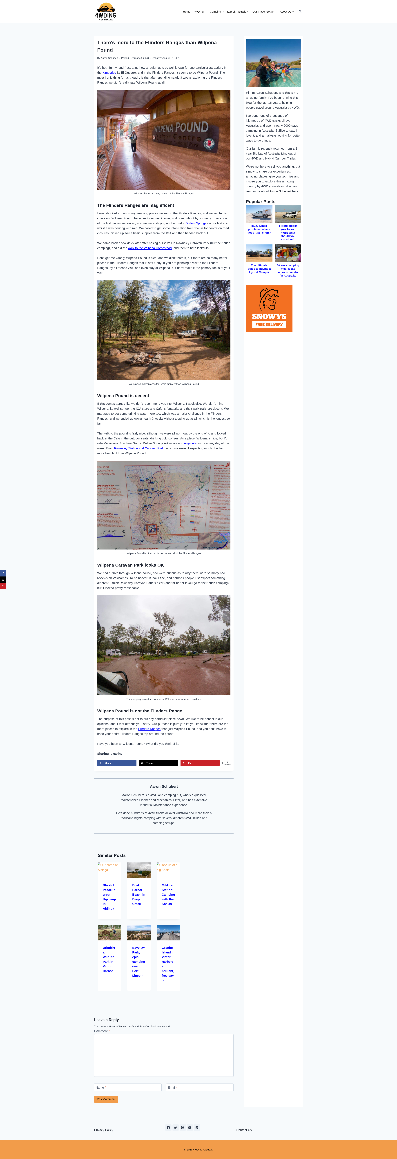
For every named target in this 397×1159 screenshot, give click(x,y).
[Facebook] (168, 1127)
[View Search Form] (300, 11)
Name (101, 1087)
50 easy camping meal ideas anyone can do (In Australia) (288, 270)
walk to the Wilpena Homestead (150, 248)
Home (186, 11)
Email (173, 1087)
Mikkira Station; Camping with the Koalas (168, 895)
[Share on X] (3, 579)
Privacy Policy (103, 1130)
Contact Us (244, 1130)
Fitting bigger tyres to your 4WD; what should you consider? (288, 232)
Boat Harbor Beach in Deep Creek (138, 895)
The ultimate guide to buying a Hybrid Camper (259, 269)
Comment (102, 1031)
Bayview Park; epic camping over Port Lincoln (138, 961)
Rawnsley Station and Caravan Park (139, 448)
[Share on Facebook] (3, 573)
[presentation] (109, 870)
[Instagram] (183, 1127)
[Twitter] (175, 1127)
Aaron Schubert (109, 58)
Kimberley (109, 72)
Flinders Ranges (149, 729)
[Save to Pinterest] (3, 586)
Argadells (190, 443)
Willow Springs (196, 223)
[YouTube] (190, 1127)
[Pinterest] (197, 1127)
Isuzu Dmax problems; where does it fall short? (259, 229)
